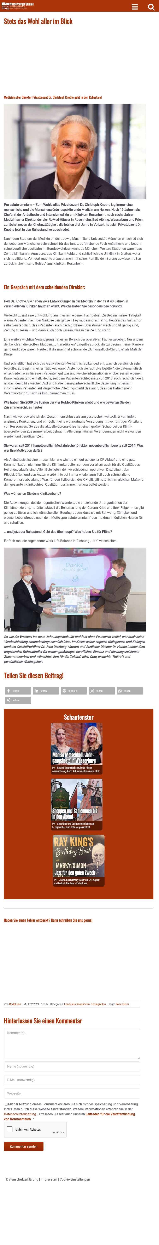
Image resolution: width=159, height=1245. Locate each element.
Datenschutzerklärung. (20, 1114)
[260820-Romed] (76, 725)
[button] (18, 691)
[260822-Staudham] (79, 837)
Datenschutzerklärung (22, 1179)
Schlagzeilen (98, 1004)
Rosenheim (122, 1004)
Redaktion (15, 1004)
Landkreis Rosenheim (77, 1004)
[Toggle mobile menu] (135, 6)
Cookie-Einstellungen (75, 1179)
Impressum (49, 1179)
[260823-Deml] (76, 781)
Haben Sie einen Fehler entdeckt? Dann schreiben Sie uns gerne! (48, 920)
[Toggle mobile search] (151, 6)
